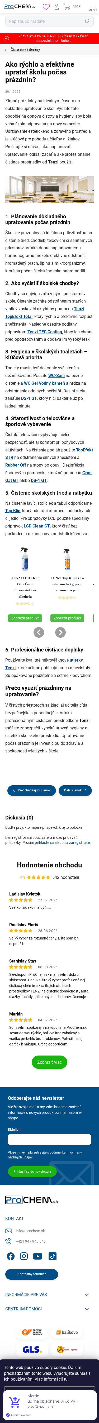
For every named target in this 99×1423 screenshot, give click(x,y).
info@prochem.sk (30, 1231)
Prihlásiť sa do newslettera (32, 1171)
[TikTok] (51, 1255)
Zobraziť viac (49, 1062)
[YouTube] (38, 1255)
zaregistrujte (79, 842)
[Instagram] (23, 1255)
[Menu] (92, 6)
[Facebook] (10, 1255)
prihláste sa (44, 842)
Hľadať (87, 21)
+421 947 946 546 (31, 1241)
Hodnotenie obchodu (49, 865)
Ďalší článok (73, 790)
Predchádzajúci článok (34, 790)
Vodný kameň (52, 383)
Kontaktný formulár (32, 1274)
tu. (66, 1379)
